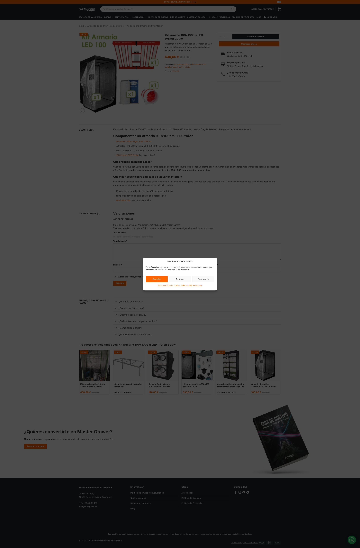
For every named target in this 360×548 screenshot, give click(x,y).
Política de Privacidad (183, 285)
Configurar (203, 279)
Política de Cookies (165, 285)
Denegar (180, 279)
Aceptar (157, 279)
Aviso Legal (197, 285)
